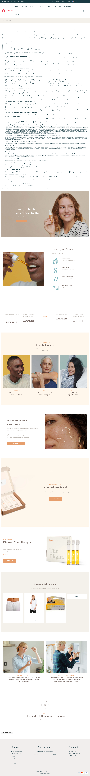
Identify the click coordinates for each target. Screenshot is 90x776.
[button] (63, 1)
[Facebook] (79, 1)
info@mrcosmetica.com (15, 138)
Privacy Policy (16, 758)
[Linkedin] (84, 1)
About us (16, 763)
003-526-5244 (49, 719)
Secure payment (16, 756)
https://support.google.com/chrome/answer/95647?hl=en (21, 164)
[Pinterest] (87, 1)
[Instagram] (82, 1)
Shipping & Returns (16, 753)
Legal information (16, 761)
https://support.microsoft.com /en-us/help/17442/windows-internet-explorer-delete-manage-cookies (30, 166)
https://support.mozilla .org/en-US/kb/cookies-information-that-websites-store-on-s (25, 165)
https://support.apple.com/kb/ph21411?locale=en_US (19, 167)
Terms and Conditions (16, 751)
